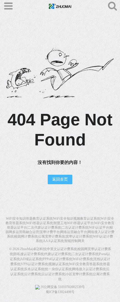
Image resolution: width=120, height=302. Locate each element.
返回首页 (60, 179)
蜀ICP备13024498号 (60, 292)
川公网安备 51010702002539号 (62, 287)
